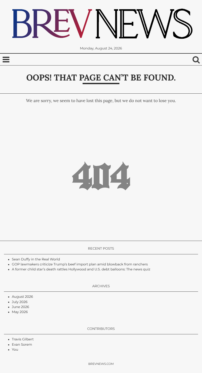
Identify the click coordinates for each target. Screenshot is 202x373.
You (15, 350)
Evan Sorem (22, 345)
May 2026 (20, 312)
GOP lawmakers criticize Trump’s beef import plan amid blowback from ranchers (80, 264)
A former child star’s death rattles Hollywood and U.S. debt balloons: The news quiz (81, 269)
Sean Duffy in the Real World (36, 259)
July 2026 (19, 302)
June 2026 (20, 307)
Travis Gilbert (23, 339)
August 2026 (22, 297)
